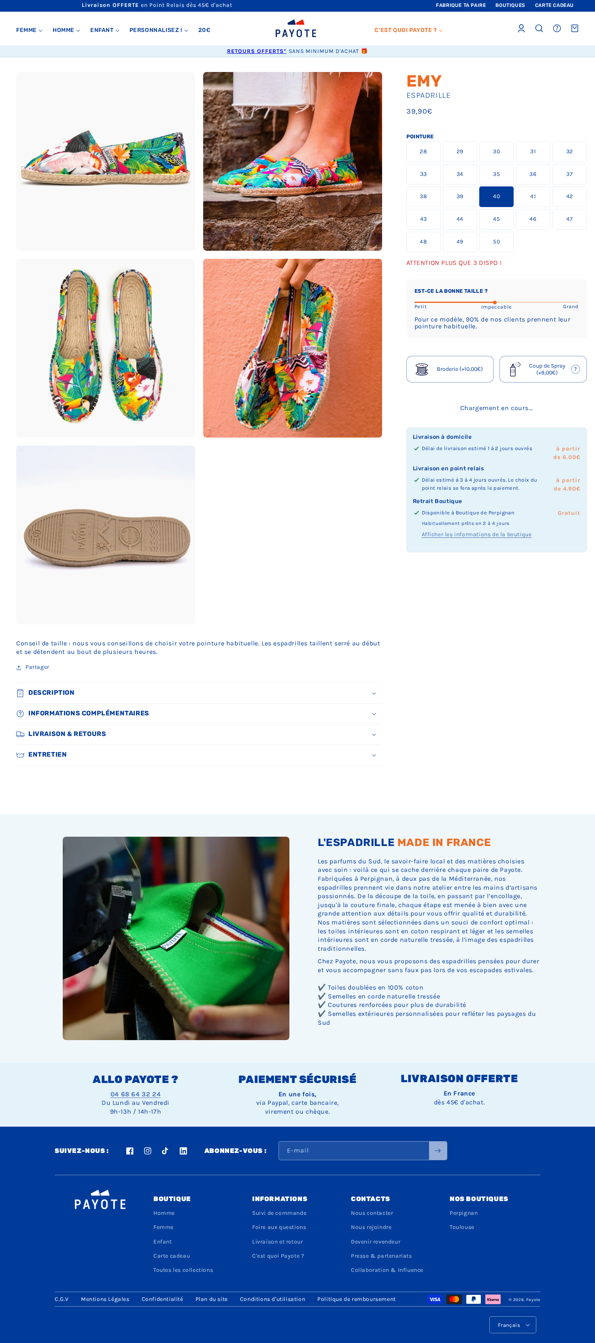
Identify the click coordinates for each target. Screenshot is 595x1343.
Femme (163, 1227)
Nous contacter (372, 1213)
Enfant (162, 1241)
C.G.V (62, 1299)
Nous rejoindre (371, 1227)
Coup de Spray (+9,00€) (544, 370)
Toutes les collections (183, 1270)
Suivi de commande (279, 1213)
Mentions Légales (105, 1299)
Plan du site (212, 1299)
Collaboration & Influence (387, 1270)
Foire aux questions (279, 1227)
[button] (29, 30)
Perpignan (464, 1213)
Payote (533, 1299)
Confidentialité (162, 1299)
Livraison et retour (277, 1241)
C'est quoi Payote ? (278, 1255)
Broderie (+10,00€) (460, 369)
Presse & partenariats (381, 1255)
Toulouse (462, 1227)
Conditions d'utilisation (272, 1299)
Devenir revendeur (375, 1241)
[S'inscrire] (438, 1151)
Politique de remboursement (356, 1299)
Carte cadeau (171, 1255)
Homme (164, 1213)
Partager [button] (37, 667)
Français (509, 1325)
